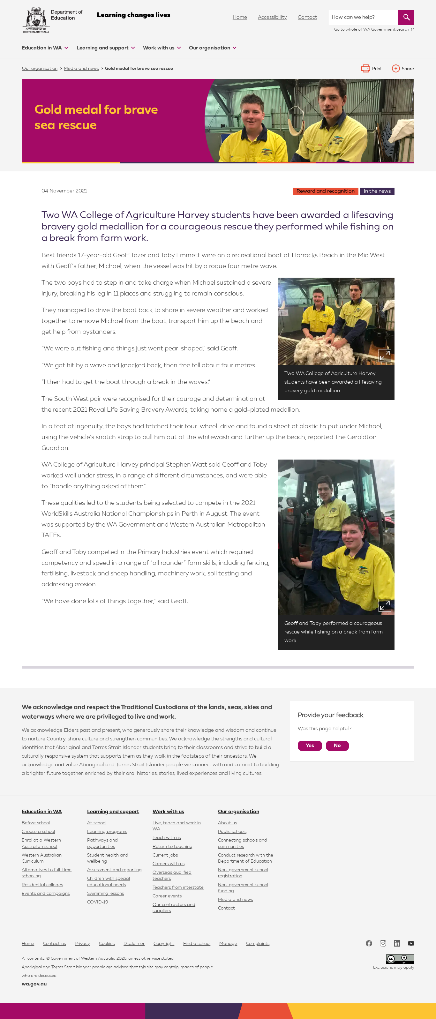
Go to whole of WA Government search (371, 29)
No (337, 745)
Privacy (82, 943)
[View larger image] (385, 355)
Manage (228, 943)
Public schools (232, 831)
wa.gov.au (34, 984)
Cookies (107, 943)
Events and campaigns (46, 893)
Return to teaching (172, 846)
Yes (310, 745)
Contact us (54, 943)
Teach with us (167, 837)
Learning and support (103, 48)
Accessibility (272, 17)
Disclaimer (134, 943)
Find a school (196, 943)
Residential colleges (42, 885)
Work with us (159, 48)
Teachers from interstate (178, 887)
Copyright (164, 943)
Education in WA (42, 48)
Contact (307, 17)
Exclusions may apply (393, 967)
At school (96, 823)
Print (377, 69)
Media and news (235, 899)
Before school (36, 823)
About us (227, 823)
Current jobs (165, 855)
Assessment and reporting (114, 870)
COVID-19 (97, 902)
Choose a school (38, 831)
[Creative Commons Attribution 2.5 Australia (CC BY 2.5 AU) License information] (400, 959)
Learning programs (107, 831)
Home (240, 17)
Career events (167, 896)
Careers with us (168, 864)
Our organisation (210, 48)
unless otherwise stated (151, 958)
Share (408, 69)
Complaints (257, 943)
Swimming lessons (105, 893)
